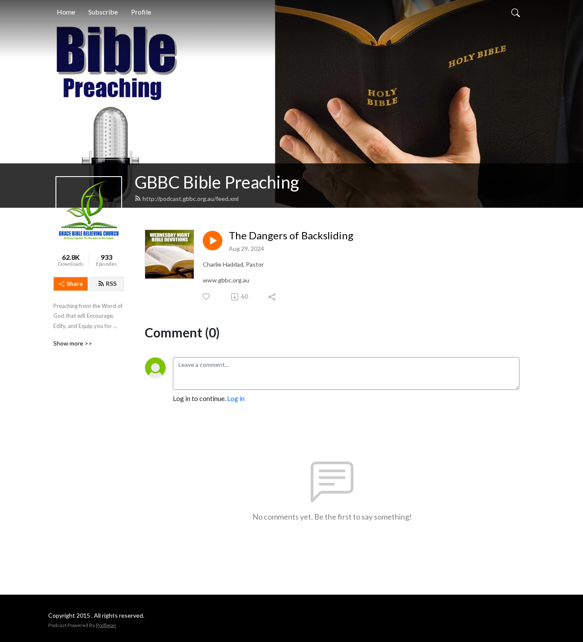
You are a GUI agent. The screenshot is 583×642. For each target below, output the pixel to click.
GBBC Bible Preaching (216, 182)
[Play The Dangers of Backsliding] (212, 240)
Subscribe (103, 12)
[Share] (272, 297)
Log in (236, 398)
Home (66, 12)
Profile (141, 12)
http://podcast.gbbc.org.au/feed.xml (191, 198)
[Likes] (207, 296)
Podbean (106, 625)
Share (75, 283)
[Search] (515, 11)
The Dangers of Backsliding (291, 235)
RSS (111, 283)
